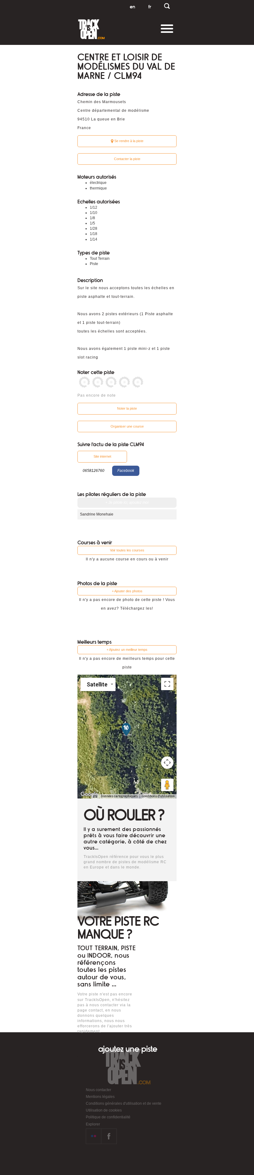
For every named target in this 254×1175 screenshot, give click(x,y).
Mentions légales (100, 1096)
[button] (127, 729)
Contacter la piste (127, 159)
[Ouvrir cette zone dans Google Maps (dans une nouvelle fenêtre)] (89, 794)
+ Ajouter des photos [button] (127, 591)
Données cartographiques (119, 796)
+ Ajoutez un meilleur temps (127, 649)
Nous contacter (98, 1090)
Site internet (102, 456)
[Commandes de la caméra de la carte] (167, 762)
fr (149, 7)
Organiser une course (127, 426)
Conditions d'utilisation (158, 796)
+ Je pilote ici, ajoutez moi (127, 502)
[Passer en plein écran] (167, 684)
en (132, 7)
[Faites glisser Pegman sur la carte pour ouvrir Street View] (167, 785)
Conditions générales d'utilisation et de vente (123, 1103)
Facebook (125, 470)
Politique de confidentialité (108, 1117)
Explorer (93, 1124)
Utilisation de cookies (104, 1110)
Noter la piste (127, 408)
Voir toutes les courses (127, 550)
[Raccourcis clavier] (95, 796)
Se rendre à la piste (128, 141)
